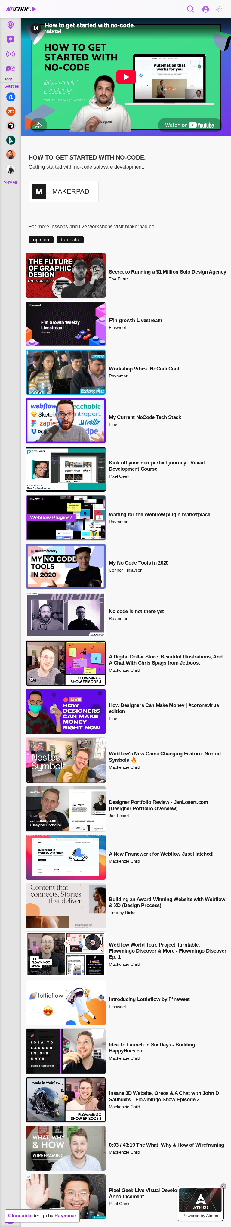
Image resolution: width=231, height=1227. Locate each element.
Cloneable (19, 1215)
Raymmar (65, 1215)
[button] (220, 9)
